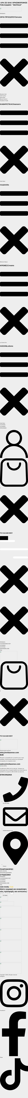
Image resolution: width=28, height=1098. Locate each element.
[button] (14, 570)
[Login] (14, 457)
